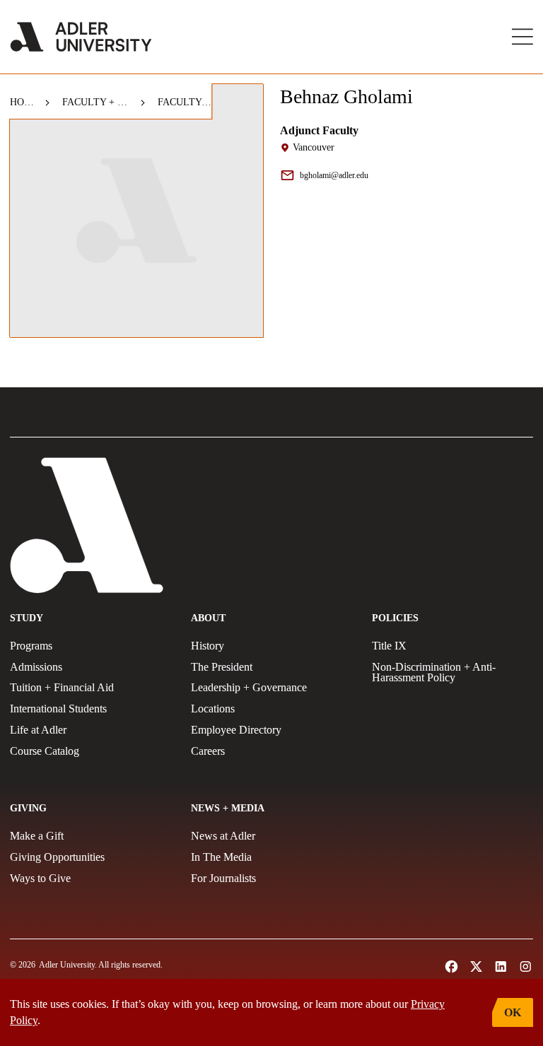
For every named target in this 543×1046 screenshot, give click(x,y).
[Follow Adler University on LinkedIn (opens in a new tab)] (501, 966)
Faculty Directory (185, 102)
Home (22, 102)
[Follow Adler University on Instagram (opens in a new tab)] (525, 966)
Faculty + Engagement (96, 102)
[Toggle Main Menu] (522, 36)
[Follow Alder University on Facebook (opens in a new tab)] (451, 966)
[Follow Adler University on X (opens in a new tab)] (476, 966)
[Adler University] (81, 37)
